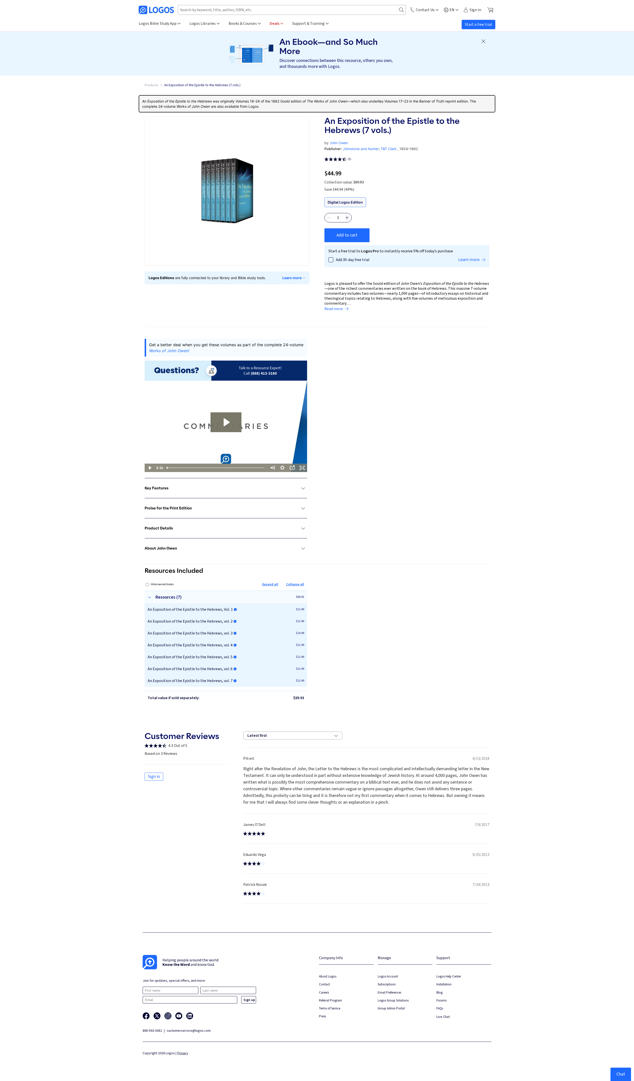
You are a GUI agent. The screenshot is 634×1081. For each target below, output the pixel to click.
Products (151, 85)
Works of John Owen (193, 106)
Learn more (292, 278)
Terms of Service (329, 1008)
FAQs (439, 1008)
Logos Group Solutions (393, 1000)
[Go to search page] (401, 10)
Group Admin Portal (391, 1008)
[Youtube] (178, 1015)
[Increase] (347, 218)
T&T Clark (388, 149)
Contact (324, 984)
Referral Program (330, 1000)
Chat (620, 1074)
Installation (443, 984)
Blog (439, 992)
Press (322, 1016)
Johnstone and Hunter (361, 149)
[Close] (483, 41)
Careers (324, 992)
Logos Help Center (448, 976)
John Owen (339, 143)
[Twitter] (157, 1015)
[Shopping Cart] (490, 9)
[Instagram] (167, 1015)
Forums (441, 1000)
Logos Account (388, 976)
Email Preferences (389, 992)
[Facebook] (146, 1015)
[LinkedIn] (189, 1015)
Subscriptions (387, 984)
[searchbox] (292, 10)
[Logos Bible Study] (156, 10)
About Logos (327, 976)
